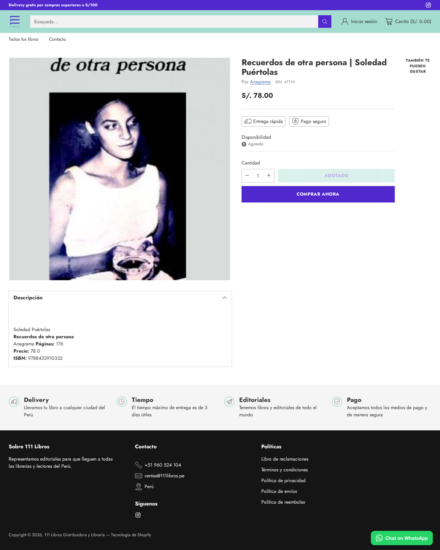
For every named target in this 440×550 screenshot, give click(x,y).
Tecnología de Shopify (131, 535)
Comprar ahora (318, 194)
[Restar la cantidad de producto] (247, 175)
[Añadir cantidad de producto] (268, 175)
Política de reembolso (283, 502)
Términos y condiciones (284, 469)
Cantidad (251, 162)
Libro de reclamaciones (284, 458)
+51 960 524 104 (163, 464)
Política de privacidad (283, 480)
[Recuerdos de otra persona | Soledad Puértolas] (120, 169)
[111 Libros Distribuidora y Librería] (15, 21)
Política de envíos (279, 491)
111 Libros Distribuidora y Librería (74, 535)
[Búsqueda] (324, 21)
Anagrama (260, 81)
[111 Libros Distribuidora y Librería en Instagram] (428, 6)
